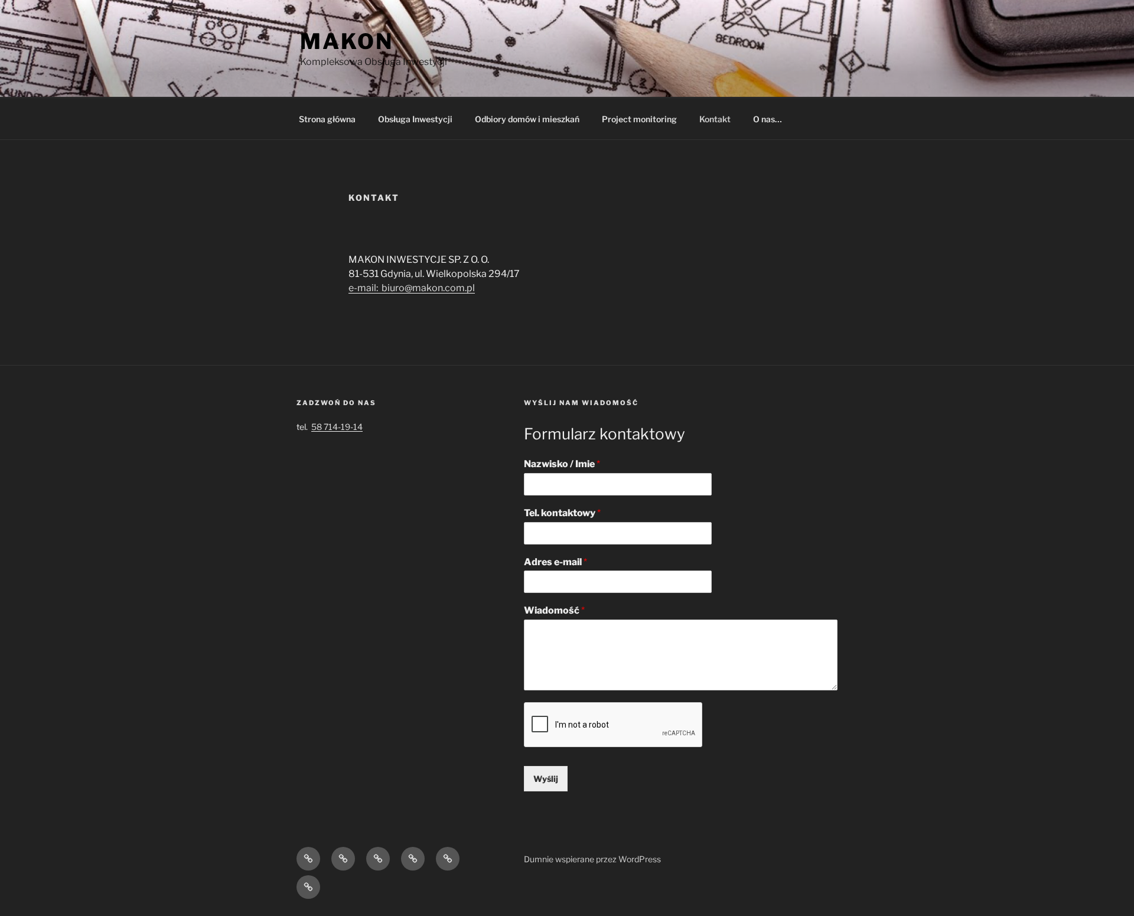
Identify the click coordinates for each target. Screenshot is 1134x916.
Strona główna (327, 119)
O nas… (767, 119)
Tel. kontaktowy (562, 513)
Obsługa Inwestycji (415, 119)
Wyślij (545, 779)
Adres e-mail (555, 562)
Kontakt (715, 119)
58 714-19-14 (337, 427)
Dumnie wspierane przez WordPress (592, 859)
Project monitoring (639, 119)
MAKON (346, 41)
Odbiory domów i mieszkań (527, 119)
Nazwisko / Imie (562, 464)
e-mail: (365, 288)
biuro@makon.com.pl (428, 288)
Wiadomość (554, 610)
